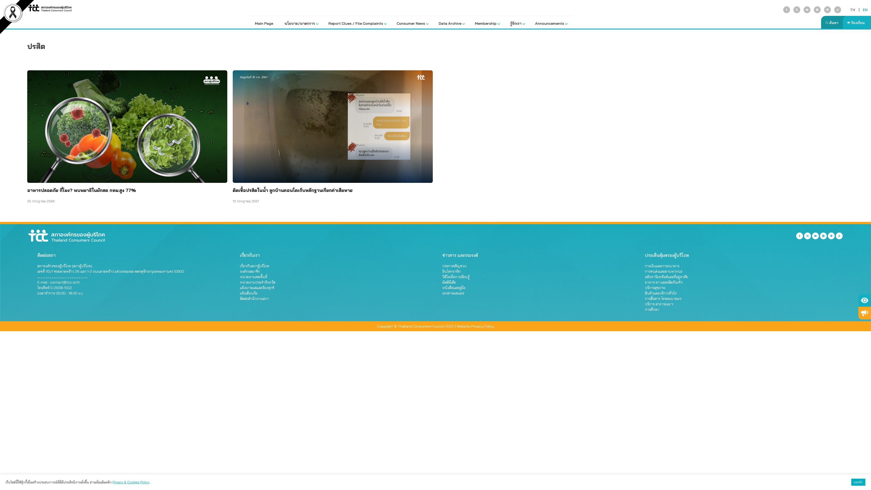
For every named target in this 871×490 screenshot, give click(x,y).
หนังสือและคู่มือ (453, 287)
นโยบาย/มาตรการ (299, 23)
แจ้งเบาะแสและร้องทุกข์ (257, 287)
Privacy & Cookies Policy (131, 482)
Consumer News (411, 23)
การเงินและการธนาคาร (662, 266)
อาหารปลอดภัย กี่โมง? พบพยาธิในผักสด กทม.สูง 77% (81, 190)
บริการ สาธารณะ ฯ (659, 304)
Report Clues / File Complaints (355, 23)
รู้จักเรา (515, 23)
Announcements (549, 23)
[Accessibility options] (864, 300)
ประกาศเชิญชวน (454, 266)
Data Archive (450, 23)
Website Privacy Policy (475, 326)
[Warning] (864, 313)
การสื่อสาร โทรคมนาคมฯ (663, 298)
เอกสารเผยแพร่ (453, 293)
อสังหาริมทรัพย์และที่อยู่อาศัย (666, 276)
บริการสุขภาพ (655, 287)
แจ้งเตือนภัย (248, 293)
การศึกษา (652, 309)
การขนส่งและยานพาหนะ (663, 271)
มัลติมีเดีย (449, 282)
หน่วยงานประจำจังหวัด (257, 282)
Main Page (264, 23)
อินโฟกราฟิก (451, 271)
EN (865, 9)
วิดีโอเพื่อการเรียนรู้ (456, 276)
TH (852, 9)
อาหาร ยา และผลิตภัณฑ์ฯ (664, 282)
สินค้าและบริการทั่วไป (661, 293)
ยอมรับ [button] (858, 482)
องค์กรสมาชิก (250, 271)
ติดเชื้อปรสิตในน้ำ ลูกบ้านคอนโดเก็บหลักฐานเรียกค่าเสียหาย (292, 190)
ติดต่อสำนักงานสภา (254, 298)
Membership (486, 23)
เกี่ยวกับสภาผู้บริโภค (254, 266)
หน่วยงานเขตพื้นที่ (253, 276)
